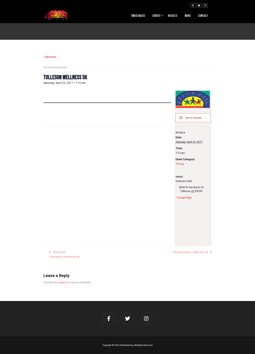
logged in (63, 282)
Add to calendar (193, 118)
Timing (180, 163)
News (188, 16)
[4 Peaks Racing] (55, 14)
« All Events (49, 57)
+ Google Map (184, 197)
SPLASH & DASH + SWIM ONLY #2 (191, 252)
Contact (203, 16)
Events (156, 16)
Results (172, 16)
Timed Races (138, 16)
